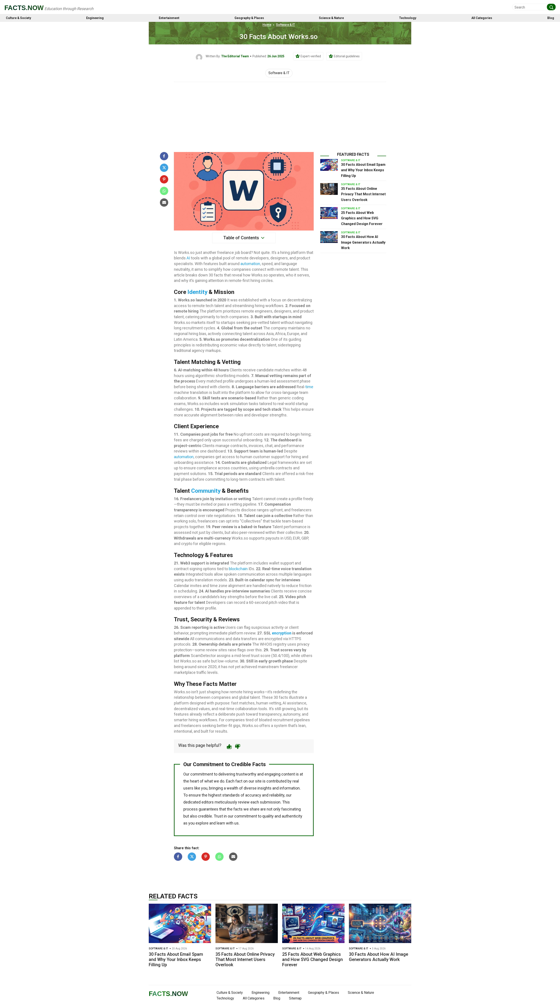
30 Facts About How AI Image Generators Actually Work (363, 242)
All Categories (481, 18)
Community (205, 490)
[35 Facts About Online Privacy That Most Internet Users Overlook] (329, 189)
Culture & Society (18, 18)
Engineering (95, 18)
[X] (164, 168)
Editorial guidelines (347, 56)
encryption (281, 633)
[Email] (164, 202)
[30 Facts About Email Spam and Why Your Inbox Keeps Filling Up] (329, 165)
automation (250, 263)
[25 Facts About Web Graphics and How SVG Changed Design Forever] (329, 213)
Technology (407, 18)
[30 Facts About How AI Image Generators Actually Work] (329, 237)
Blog (550, 18)
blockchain (238, 568)
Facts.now (24, 7)
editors (207, 802)
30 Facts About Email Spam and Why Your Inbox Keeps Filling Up (363, 170)
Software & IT (285, 24)
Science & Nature (331, 18)
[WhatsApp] (164, 191)
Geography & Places (249, 18)
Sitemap (295, 998)
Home (266, 24)
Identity (197, 292)
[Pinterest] (164, 179)
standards (231, 795)
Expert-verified (311, 56)
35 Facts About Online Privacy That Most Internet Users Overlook (363, 194)
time (309, 386)
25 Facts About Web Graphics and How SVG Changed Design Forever (362, 218)
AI (188, 258)
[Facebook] (164, 156)
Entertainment (169, 18)
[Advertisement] (280, 114)
